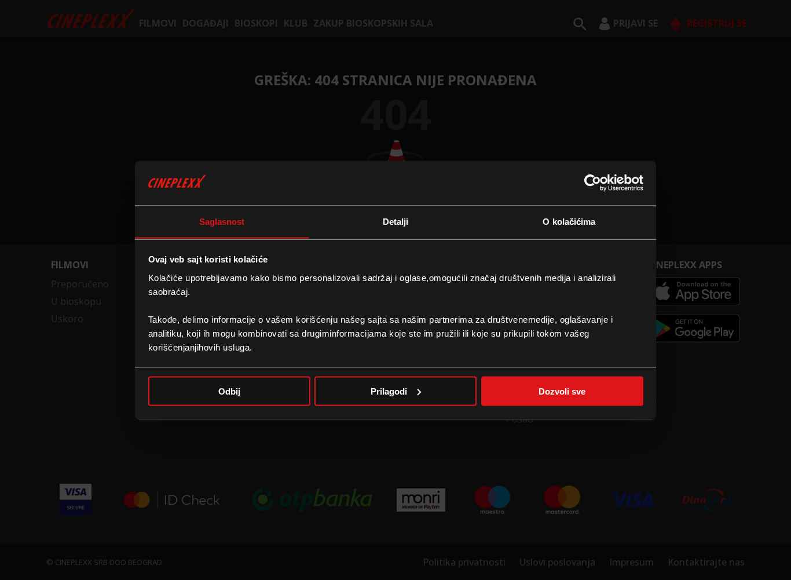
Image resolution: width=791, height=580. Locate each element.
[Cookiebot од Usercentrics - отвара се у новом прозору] (592, 182)
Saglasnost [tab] (222, 221)
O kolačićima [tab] (569, 221)
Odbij (229, 391)
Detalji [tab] (396, 221)
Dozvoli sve (562, 391)
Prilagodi (389, 391)
